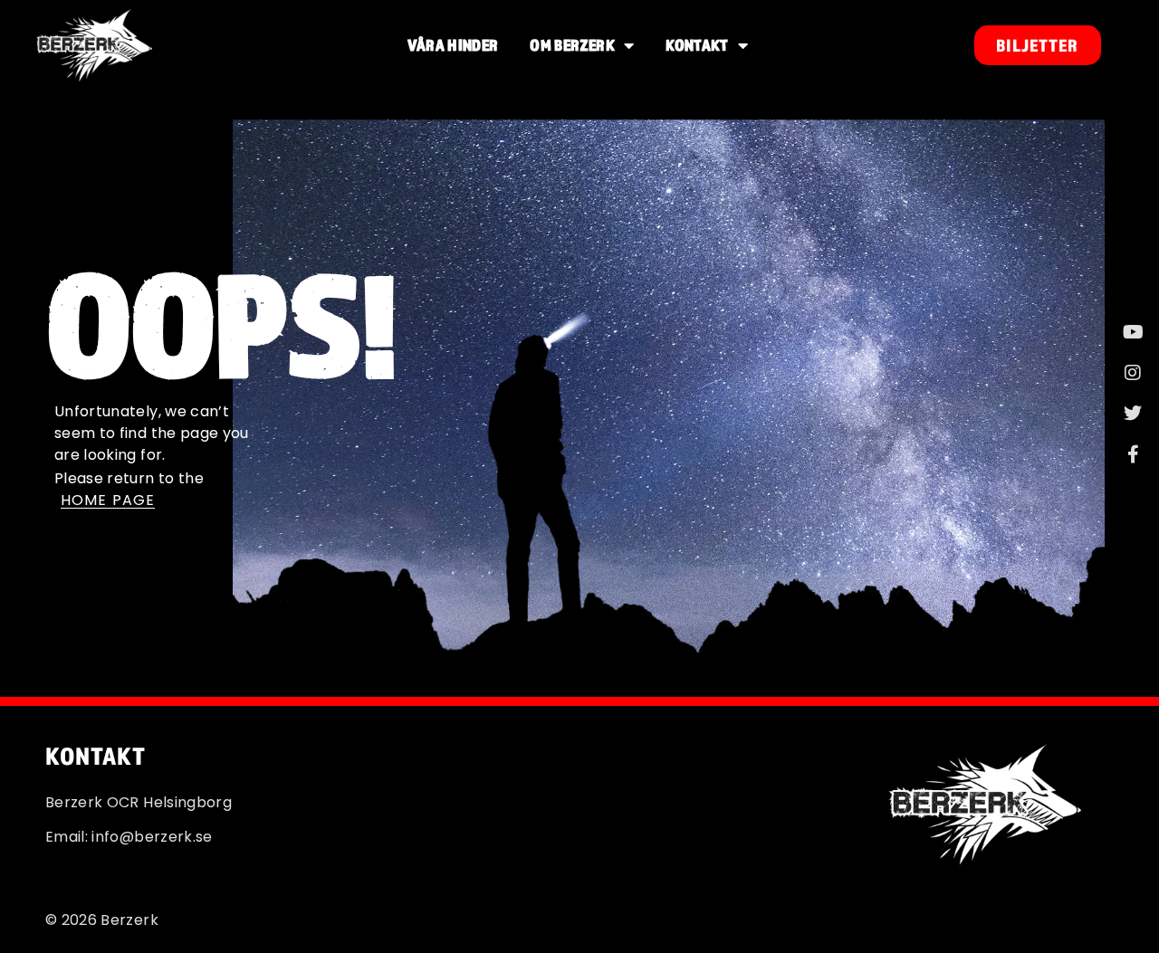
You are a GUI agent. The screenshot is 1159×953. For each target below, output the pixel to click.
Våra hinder (453, 44)
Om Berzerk (572, 44)
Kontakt (697, 44)
